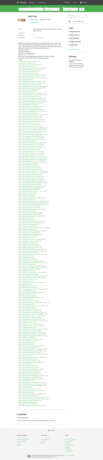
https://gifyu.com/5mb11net (26, 294)
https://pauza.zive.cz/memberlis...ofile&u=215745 (32, 129)
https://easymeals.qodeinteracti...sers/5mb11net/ (32, 111)
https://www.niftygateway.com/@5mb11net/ (31, 297)
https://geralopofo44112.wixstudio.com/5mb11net (32, 262)
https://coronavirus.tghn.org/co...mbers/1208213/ (32, 354)
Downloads (45, 439)
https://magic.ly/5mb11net (25, 281)
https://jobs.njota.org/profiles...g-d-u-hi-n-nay (31, 179)
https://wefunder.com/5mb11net (27, 279)
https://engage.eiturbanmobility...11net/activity (31, 379)
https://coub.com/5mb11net (26, 304)
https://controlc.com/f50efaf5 (26, 337)
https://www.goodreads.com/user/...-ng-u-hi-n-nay (32, 191)
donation (55, 457)
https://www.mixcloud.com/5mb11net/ (29, 208)
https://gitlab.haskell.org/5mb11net (28, 252)
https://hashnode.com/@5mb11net (28, 242)
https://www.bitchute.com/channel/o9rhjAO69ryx (32, 251)
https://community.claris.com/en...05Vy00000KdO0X (33, 289)
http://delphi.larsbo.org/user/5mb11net (29, 184)
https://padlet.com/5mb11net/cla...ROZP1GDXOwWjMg (34, 228)
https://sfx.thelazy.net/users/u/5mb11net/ (30, 168)
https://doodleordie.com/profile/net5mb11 (30, 377)
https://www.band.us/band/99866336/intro (30, 234)
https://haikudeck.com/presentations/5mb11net (32, 334)
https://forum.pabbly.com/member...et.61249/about (33, 276)
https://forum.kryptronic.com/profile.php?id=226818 (33, 128)
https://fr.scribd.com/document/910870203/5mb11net (33, 204)
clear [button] (42, 9)
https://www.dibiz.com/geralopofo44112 (29, 374)
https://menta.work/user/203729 (27, 402)
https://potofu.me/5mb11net (26, 342)
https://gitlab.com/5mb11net (26, 194)
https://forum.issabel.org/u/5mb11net (29, 166)
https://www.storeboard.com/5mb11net (29, 311)
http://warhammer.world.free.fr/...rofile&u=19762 (32, 216)
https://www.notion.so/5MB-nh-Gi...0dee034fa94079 (33, 203)
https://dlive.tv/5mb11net (25, 356)
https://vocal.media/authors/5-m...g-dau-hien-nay (32, 282)
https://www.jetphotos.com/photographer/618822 (32, 384)
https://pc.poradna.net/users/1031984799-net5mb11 (33, 183)
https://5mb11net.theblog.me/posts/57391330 (31, 346)
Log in (75, 2)
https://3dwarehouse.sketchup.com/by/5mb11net (32, 93)
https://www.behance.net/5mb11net (28, 71)
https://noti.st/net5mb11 (25, 364)
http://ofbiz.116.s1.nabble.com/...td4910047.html (32, 266)
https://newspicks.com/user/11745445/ (29, 269)
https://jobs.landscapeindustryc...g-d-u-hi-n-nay (31, 156)
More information (69, 455)
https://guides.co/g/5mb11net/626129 (29, 372)
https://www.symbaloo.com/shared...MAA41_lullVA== (33, 314)
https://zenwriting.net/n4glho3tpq (28, 366)
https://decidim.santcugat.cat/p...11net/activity (31, 144)
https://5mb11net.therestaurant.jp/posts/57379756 (33, 134)
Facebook (69, 451)
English (83, 2)
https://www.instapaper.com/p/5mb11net (30, 247)
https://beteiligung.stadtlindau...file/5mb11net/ (31, 81)
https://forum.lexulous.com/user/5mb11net (30, 178)
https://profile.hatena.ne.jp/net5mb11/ (29, 90)
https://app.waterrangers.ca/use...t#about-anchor (32, 186)
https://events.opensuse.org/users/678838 (30, 116)
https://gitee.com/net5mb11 (26, 218)
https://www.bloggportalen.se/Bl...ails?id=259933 (32, 405)
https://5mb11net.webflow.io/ (26, 196)
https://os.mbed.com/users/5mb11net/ (29, 96)
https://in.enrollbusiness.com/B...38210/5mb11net (32, 351)
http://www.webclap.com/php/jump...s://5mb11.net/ (33, 375)
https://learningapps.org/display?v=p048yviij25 (31, 292)
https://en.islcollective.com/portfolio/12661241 (31, 138)
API (43, 443)
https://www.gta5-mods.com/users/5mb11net (31, 326)
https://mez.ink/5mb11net (25, 256)
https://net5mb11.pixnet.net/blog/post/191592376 (32, 231)
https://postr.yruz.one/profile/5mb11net (29, 108)
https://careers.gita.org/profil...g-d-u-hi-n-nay (31, 154)
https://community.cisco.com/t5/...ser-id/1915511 (32, 209)
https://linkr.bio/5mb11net (25, 238)
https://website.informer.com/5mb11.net (30, 246)
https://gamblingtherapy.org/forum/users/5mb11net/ (33, 201)
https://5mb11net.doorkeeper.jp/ (27, 296)
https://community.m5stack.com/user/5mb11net (32, 98)
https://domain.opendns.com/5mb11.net (30, 118)
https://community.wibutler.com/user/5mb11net (32, 181)
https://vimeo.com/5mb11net (26, 63)
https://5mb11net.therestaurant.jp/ (28, 274)
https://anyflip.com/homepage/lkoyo (28, 244)
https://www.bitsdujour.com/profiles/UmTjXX (31, 362)
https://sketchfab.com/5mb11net (27, 226)
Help (30, 7)
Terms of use (70, 445)
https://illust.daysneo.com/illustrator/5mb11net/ (32, 100)
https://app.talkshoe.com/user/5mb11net (30, 133)
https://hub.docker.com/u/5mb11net (28, 113)
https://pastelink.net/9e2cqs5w (27, 327)
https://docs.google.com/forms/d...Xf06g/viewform (33, 68)
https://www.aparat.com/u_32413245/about (30, 213)
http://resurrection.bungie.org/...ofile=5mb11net (32, 148)
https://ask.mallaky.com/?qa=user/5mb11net (31, 176)
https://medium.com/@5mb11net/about (29, 70)
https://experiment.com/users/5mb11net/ (30, 339)
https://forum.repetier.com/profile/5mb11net (31, 136)
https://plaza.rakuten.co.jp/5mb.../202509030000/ (32, 88)
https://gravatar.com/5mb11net (27, 66)
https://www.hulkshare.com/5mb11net (29, 361)
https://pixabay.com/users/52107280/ (29, 189)
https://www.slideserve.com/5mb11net (29, 309)
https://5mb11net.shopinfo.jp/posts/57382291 (31, 261)
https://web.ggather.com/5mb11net (28, 104)
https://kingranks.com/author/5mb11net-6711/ (31, 390)
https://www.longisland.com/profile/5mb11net (31, 319)
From (45, 7)
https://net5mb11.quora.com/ (26, 199)
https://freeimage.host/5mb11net (28, 359)
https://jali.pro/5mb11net (25, 299)
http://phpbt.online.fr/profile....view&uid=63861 (31, 121)
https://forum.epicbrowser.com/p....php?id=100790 (32, 131)
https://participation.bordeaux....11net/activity (31, 316)
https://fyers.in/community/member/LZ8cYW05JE (32, 143)
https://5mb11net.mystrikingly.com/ (28, 224)
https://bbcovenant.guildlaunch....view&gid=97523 (32, 159)
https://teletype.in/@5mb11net (27, 271)
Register (67, 2)
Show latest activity (74, 49)
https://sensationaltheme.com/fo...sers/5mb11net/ (32, 249)
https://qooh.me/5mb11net (26, 380)
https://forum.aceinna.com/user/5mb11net (30, 169)
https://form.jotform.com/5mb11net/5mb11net (31, 83)
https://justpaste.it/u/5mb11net (27, 286)
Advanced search (38, 7)
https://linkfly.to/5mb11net (26, 344)
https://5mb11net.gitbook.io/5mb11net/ (29, 214)
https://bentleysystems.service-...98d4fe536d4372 (32, 239)
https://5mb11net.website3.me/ (27, 141)
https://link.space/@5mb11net (27, 291)
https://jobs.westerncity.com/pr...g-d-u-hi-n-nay (31, 153)
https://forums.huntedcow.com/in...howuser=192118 (33, 163)
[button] (61, 9)
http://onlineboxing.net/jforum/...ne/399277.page (32, 394)
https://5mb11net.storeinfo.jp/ (27, 307)
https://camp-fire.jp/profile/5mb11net (29, 233)
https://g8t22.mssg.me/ (25, 284)
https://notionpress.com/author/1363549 (30, 317)
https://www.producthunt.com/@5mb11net (30, 206)
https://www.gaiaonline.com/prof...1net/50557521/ (32, 357)
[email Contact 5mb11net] (77, 21)
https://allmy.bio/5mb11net (26, 392)
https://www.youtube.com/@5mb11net (29, 61)
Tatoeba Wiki (22, 441)
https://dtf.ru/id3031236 (25, 387)
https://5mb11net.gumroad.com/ (27, 91)
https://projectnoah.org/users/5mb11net (30, 400)
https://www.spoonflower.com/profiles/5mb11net (32, 254)
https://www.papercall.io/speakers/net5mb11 (31, 369)
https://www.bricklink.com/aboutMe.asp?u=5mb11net (33, 302)
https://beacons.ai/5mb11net (26, 219)
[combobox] (52, 9)
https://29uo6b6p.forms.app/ (26, 257)
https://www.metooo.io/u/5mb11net (28, 367)
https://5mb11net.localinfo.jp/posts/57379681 (31, 119)
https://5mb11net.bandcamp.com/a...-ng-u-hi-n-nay (33, 78)
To (63, 7)
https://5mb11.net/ (38, 37)
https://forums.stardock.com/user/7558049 (30, 126)
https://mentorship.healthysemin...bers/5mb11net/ (32, 101)
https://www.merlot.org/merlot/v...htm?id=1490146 (32, 336)
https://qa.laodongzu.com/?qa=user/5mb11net (31, 106)
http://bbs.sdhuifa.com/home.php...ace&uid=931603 (33, 158)
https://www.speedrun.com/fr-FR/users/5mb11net (32, 312)
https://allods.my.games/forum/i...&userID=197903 (32, 349)
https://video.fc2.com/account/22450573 (29, 331)
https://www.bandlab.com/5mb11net (28, 123)
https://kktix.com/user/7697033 (27, 404)
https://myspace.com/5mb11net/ (27, 193)
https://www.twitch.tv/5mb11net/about (29, 85)
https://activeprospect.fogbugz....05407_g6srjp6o (32, 332)
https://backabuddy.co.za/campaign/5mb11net (31, 382)
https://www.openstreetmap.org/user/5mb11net (32, 75)
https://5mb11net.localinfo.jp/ (26, 264)
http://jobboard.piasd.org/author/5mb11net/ (31, 103)
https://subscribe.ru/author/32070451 (29, 301)
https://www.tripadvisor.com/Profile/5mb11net (31, 76)
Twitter (69, 449)
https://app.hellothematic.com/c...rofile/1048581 (32, 161)
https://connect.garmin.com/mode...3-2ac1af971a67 (33, 114)
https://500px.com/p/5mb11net (27, 211)
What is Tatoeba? (71, 439)
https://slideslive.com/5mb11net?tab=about (30, 324)
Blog (68, 447)
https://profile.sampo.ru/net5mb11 (28, 164)
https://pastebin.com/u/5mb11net (28, 236)
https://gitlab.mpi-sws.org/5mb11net (28, 347)
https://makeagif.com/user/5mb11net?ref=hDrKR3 (32, 329)
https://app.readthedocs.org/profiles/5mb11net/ (32, 221)
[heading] (77, 16)
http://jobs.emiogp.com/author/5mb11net (30, 174)
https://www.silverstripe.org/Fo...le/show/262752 (32, 277)
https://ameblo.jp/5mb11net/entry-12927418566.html (33, 86)
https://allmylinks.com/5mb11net (27, 287)
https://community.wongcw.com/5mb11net (30, 146)
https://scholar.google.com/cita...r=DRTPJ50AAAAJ (32, 198)
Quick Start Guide (23, 439)
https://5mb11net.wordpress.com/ (28, 73)
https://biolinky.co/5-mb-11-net (27, 322)
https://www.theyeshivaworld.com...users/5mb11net (33, 397)
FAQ (19, 443)
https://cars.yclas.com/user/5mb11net (29, 124)
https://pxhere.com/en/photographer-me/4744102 (32, 267)
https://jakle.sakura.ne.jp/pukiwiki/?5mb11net (31, 109)
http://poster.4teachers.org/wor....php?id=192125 (32, 139)
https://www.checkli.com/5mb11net (28, 395)
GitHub (44, 441)
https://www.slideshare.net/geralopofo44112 (31, 188)
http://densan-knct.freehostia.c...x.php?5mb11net (32, 272)
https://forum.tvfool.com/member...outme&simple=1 (33, 173)
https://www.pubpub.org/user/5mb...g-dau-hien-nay (33, 306)
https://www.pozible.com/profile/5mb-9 (29, 352)
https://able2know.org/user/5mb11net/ (29, 389)
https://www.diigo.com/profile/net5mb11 (30, 241)
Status (68, 443)
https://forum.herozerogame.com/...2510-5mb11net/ (33, 171)
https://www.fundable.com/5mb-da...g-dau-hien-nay (33, 321)
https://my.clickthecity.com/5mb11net (29, 149)
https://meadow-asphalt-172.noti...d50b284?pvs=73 (32, 95)
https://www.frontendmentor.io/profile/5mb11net (32, 385)
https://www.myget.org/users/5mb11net (30, 371)
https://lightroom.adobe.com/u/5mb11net (30, 65)
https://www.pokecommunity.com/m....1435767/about (33, 399)
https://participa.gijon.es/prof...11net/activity (31, 151)
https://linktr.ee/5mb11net (25, 80)
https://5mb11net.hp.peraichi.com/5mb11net (31, 223)
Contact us (70, 441)
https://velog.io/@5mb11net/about (28, 341)
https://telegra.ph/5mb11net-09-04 (28, 229)
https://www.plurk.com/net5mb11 (28, 259)
